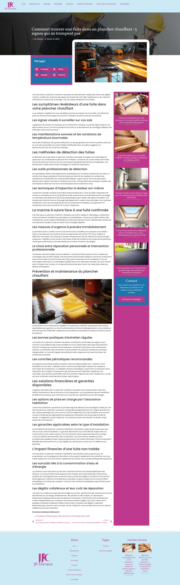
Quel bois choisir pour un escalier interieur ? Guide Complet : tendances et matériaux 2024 (131, 158)
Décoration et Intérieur (106, 4)
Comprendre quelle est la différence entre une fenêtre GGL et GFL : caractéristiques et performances (131, 233)
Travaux (69, 4)
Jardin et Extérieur (85, 4)
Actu (23, 4)
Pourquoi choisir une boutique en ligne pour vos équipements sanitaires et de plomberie (131, 195)
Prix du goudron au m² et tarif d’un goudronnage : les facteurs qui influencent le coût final (131, 270)
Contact (106, 546)
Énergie (47, 4)
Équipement (34, 4)
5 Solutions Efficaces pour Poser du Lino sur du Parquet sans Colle (62, 516)
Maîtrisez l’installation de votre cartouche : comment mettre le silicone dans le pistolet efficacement (131, 120)
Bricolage (58, 4)
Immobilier (125, 4)
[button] (42, 69)
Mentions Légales (105, 551)
